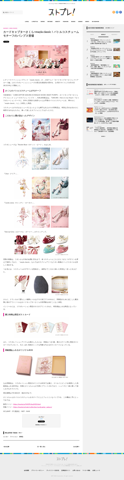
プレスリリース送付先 (52, 470)
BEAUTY (57, 21)
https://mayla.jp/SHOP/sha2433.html (27, 404)
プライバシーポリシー (37, 470)
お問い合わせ (76, 470)
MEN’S (87, 21)
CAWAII (80, 21)
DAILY (92, 34)
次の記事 (76, 446)
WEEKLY (103, 34)
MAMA (73, 21)
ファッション (14, 436)
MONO (43, 21)
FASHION (65, 21)
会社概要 (26, 470)
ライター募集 (86, 470)
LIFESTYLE (35, 21)
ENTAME (49, 21)
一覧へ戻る (42, 446)
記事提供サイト (65, 470)
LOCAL (27, 21)
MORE (103, 136)
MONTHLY (114, 34)
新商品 (21, 436)
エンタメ (5, 436)
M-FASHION (95, 21)
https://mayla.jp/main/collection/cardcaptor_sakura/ (32, 407)
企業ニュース (96, 470)
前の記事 (6, 446)
